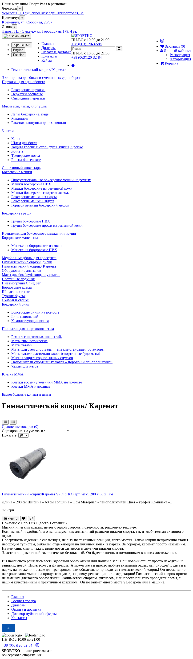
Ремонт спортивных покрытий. (36, 337)
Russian (18, 55)
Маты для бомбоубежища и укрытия (31, 275)
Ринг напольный (24, 316)
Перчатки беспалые (27, 94)
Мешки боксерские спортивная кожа (40, 193)
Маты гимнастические (29, 341)
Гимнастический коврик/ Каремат (29, 266)
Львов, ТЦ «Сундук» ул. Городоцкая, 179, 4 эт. (39, 31)
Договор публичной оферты (34, 614)
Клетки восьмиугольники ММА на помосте (46, 382)
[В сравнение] (31, 518)
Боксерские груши (17, 213)
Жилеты (17, 151)
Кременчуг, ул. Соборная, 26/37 (27, 22)
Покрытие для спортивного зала (28, 329)
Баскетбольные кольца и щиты (26, 394)
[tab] (96, 82)
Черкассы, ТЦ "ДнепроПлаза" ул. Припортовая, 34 (43, 13)
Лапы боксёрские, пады (30, 114)
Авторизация (180, 59)
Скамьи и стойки (15, 300)
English (18, 50)
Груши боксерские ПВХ (30, 221)
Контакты (49, 56)
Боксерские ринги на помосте (35, 312)
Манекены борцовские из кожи (36, 246)
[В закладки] (23, 518)
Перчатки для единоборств (23, 82)
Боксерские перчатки (28, 90)
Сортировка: (12, 431)
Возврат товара (23, 601)
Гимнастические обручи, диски (27, 262)
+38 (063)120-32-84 (86, 44)
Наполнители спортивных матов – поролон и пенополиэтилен (62, 362)
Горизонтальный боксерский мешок (40, 205)
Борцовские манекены (20, 238)
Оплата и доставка (56, 52)
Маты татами (21, 345)
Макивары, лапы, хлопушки (24, 106)
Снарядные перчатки (28, 98)
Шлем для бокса (24, 143)
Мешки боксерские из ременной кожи (41, 188)
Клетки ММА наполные (30, 386)
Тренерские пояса (25, 155)
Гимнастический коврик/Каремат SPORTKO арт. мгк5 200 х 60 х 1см (57, 494)
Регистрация (180, 55)
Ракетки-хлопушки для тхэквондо (38, 123)
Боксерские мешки (17, 172)
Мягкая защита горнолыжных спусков (42, 358)
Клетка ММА (13, 374)
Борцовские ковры (17, 287)
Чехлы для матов (24, 366)
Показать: (9, 435)
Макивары (19, 118)
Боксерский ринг (15, 304)
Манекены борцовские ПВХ (34, 250)
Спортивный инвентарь (21, 168)
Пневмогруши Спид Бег (21, 283)
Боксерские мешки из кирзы (34, 197)
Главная (47, 44)
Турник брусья (13, 296)
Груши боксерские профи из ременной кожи (47, 225)
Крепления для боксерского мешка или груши (39, 233)
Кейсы (46, 60)
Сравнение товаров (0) (20, 427)
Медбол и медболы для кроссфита (29, 258)
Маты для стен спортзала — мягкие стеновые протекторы (58, 349)
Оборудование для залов (21, 270)
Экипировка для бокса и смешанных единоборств (42, 78)
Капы (15, 139)
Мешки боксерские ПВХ (31, 184)
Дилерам (48, 48)
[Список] (5, 422)
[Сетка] (13, 422)
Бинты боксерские (26, 160)
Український (21, 45)
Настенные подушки (18, 279)
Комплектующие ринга (30, 321)
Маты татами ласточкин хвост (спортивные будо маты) (55, 354)
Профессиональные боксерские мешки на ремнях (51, 180)
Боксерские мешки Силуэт (32, 201)
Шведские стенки (16, 292)
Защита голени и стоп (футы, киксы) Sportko (47, 147)
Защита (8, 131)
